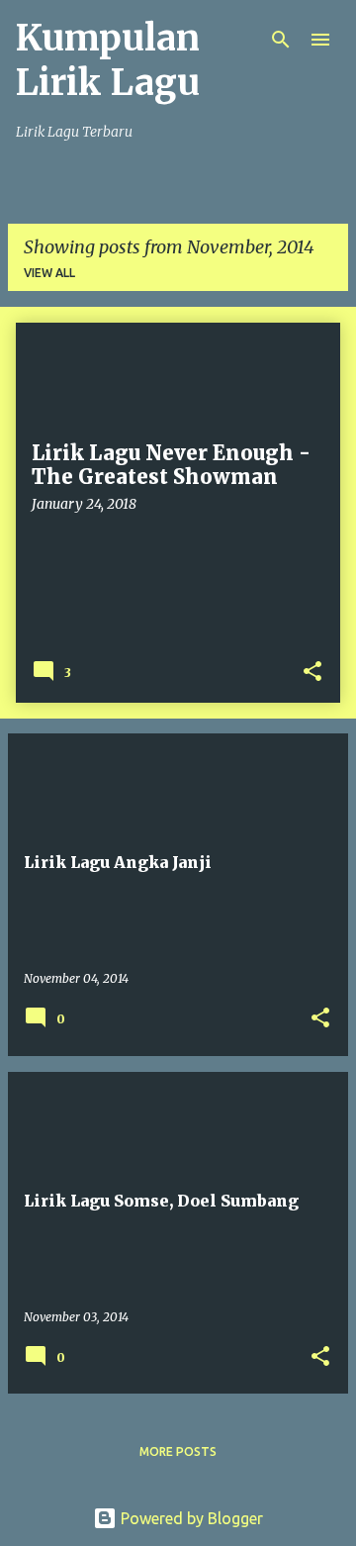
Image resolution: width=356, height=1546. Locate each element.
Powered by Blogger (190, 1518)
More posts (178, 1451)
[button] (312, 672)
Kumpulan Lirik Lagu (108, 60)
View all (49, 272)
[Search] (281, 39)
